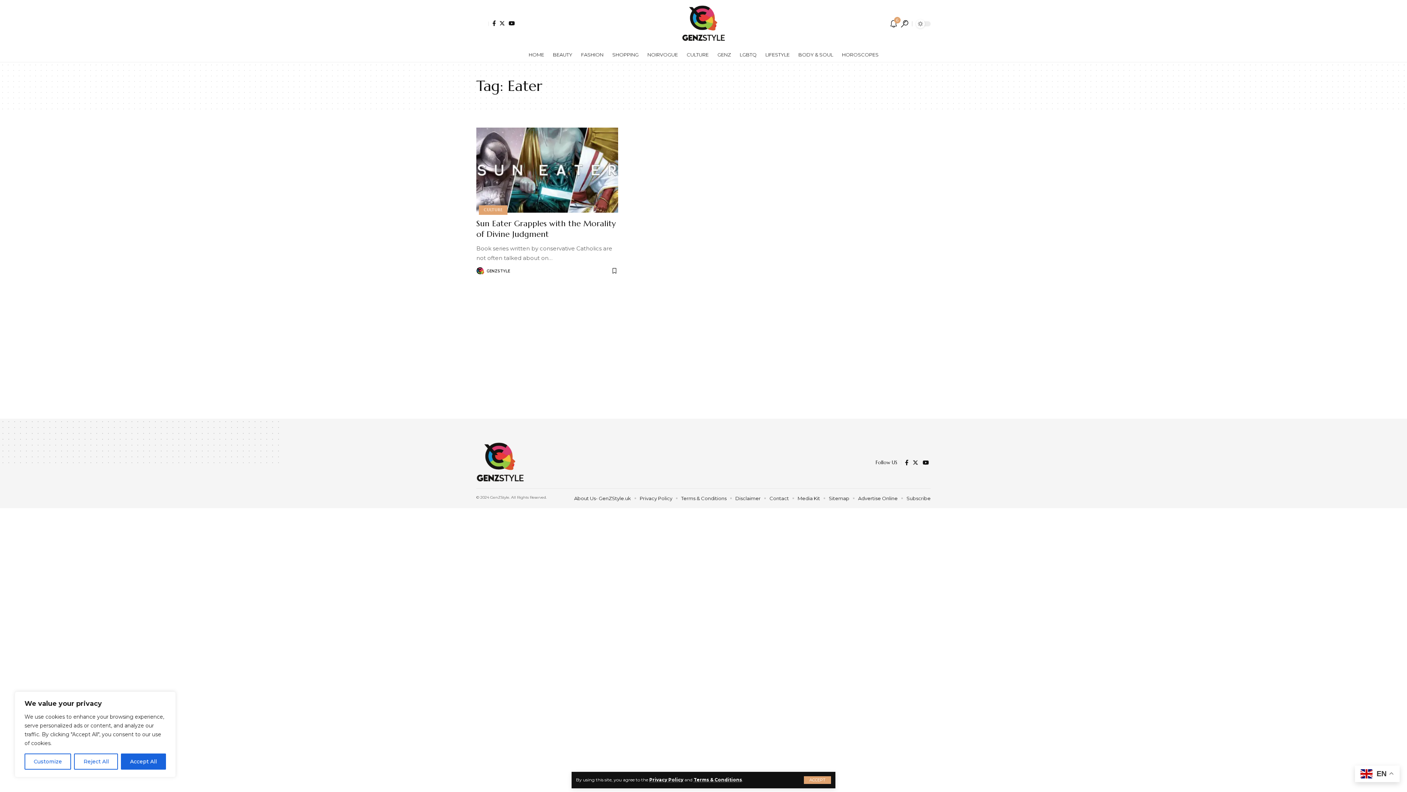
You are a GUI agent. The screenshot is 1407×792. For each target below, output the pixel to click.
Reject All (96, 761)
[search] (904, 23)
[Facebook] (494, 23)
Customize (48, 761)
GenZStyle (498, 271)
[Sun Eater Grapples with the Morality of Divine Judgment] (547, 170)
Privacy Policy (666, 779)
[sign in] (482, 23)
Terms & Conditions (718, 779)
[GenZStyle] (703, 24)
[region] (95, 734)
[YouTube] (512, 23)
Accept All (143, 761)
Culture (493, 209)
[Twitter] (502, 23)
